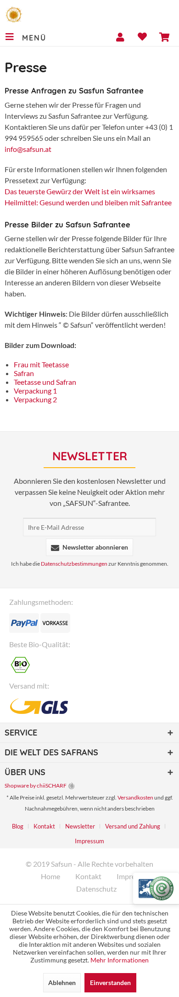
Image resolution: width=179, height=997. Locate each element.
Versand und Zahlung (132, 826)
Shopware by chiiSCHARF (36, 785)
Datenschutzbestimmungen (74, 563)
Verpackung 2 (35, 399)
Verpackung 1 (35, 390)
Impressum (89, 841)
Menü (34, 37)
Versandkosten (135, 797)
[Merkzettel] (142, 37)
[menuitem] (25, 37)
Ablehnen (62, 982)
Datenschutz (96, 888)
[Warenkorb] (164, 37)
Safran (24, 373)
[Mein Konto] (120, 37)
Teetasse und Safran (45, 381)
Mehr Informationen (119, 960)
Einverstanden (110, 982)
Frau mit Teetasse (41, 364)
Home (50, 876)
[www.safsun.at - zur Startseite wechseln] (14, 14)
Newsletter (80, 826)
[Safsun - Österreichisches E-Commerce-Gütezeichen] (156, 888)
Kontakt (44, 826)
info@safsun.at (28, 149)
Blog (17, 826)
